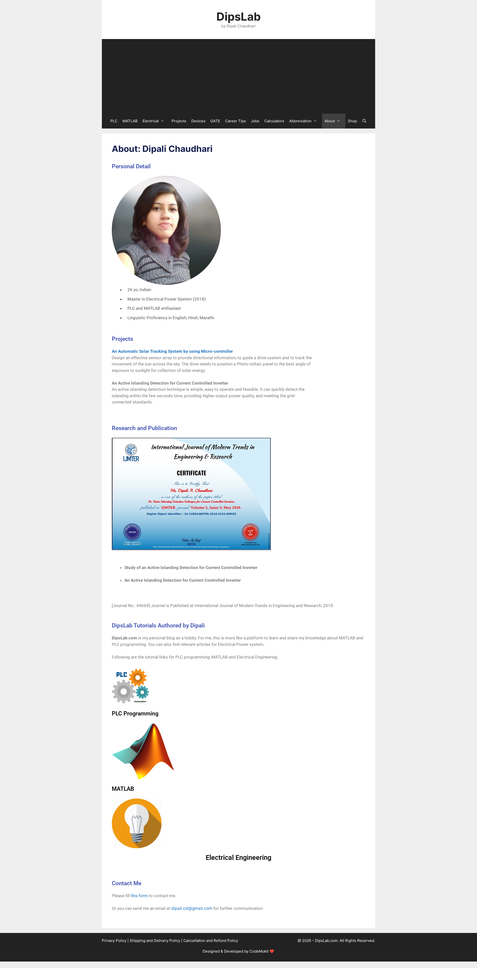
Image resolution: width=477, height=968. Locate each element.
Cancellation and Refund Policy (210, 940)
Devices (198, 121)
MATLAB (130, 121)
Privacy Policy (114, 940)
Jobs (255, 121)
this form (139, 895)
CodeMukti (259, 951)
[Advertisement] (238, 76)
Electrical (151, 121)
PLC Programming (135, 713)
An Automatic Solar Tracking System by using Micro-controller (172, 351)
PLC (114, 121)
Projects (179, 121)
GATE (215, 121)
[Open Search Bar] (364, 121)
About (329, 121)
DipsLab (238, 16)
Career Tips (235, 121)
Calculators (274, 121)
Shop (352, 121)
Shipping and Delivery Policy (155, 940)
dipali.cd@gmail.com (191, 908)
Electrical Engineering (238, 858)
